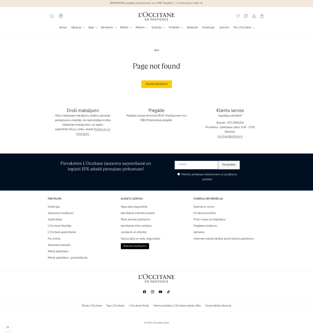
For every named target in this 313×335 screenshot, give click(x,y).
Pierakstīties (228, 165)
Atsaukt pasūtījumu (135, 246)
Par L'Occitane (242, 27)
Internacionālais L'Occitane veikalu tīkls (177, 306)
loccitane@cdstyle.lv (230, 136)
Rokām (124, 27)
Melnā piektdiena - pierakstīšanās (67, 258)
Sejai (91, 27)
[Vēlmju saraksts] (238, 16)
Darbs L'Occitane (92, 306)
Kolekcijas (54, 207)
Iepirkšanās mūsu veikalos (136, 226)
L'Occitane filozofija (59, 226)
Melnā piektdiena (58, 251)
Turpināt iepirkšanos (157, 84)
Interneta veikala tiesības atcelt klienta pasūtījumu (224, 239)
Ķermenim (107, 27)
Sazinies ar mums (204, 207)
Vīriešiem (174, 27)
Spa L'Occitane (115, 306)
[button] (52, 16)
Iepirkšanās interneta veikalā (138, 213)
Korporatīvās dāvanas (218, 306)
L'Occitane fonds (139, 306)
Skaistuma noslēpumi (60, 213)
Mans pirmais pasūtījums (135, 219)
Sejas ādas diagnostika (134, 207)
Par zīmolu (54, 239)
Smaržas (157, 27)
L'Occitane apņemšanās (62, 232)
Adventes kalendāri (59, 245)
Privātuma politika (205, 213)
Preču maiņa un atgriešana (210, 219)
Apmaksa (199, 232)
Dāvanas (76, 27)
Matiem (140, 27)
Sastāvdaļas (55, 219)
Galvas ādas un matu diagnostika (140, 239)
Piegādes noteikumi (205, 226)
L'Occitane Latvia (161, 323)
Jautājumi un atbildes (134, 232)
